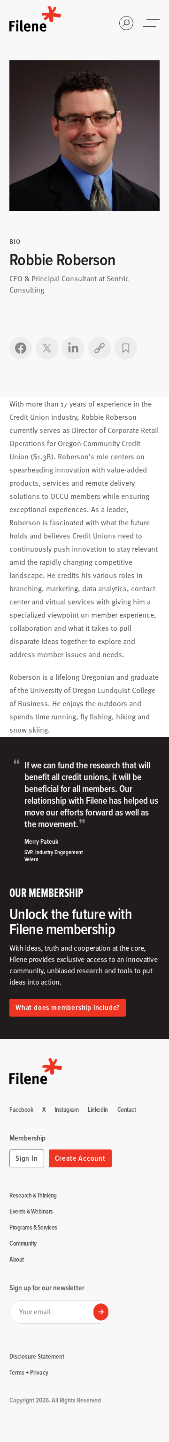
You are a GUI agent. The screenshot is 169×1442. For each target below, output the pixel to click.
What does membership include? (67, 1007)
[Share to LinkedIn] (73, 348)
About (16, 1259)
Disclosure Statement (36, 1356)
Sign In (26, 1158)
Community (23, 1243)
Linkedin (98, 1110)
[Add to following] (126, 348)
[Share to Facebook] (20, 348)
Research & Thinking (33, 1195)
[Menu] (152, 23)
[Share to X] (47, 348)
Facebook (21, 1110)
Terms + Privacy (28, 1372)
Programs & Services (33, 1227)
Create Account (80, 1158)
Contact (126, 1110)
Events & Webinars (31, 1211)
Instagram (67, 1110)
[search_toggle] (126, 23)
